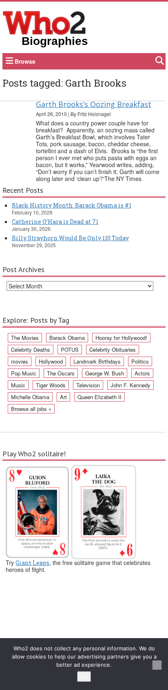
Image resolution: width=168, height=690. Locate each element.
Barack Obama (67, 338)
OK (84, 676)
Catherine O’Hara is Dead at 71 (55, 222)
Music (18, 385)
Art (63, 397)
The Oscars (61, 373)
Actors (142, 373)
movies (19, 361)
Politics (140, 361)
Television (88, 385)
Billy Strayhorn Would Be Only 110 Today (70, 238)
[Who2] (44, 22)
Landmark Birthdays (97, 361)
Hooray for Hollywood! (121, 338)
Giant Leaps (32, 563)
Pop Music (23, 373)
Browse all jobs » (31, 409)
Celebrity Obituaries (112, 349)
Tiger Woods (51, 385)
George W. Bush (104, 373)
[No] (157, 665)
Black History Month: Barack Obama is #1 (71, 205)
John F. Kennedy (130, 385)
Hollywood (51, 361)
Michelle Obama (30, 397)
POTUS (70, 349)
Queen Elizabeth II (99, 397)
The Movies (25, 338)
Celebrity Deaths (30, 349)
